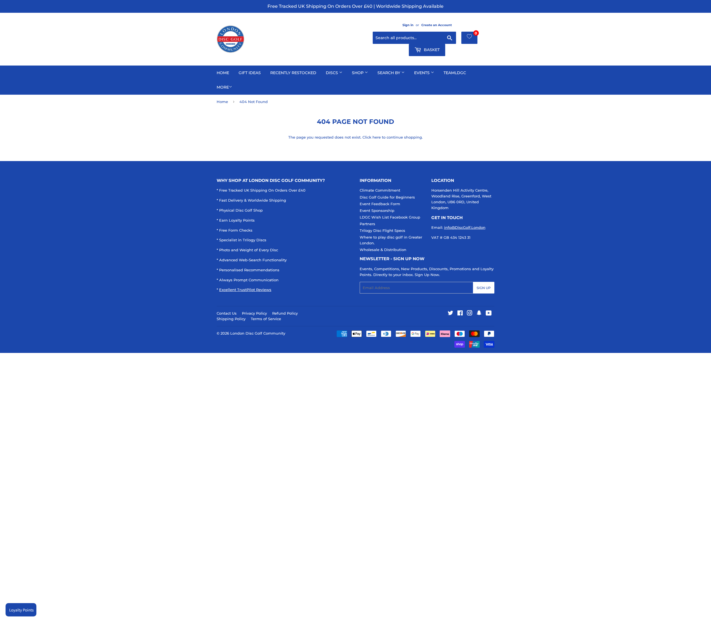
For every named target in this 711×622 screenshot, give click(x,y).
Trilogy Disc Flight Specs (382, 230)
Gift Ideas (250, 72)
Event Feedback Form (380, 204)
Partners (367, 224)
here (376, 137)
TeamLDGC (455, 72)
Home (223, 72)
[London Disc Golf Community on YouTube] (489, 314)
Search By (389, 72)
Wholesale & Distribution (383, 249)
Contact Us (227, 313)
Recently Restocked (293, 72)
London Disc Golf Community (257, 333)
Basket (431, 49)
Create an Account (436, 25)
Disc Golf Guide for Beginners (387, 197)
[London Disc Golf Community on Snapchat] (479, 314)
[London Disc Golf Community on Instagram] (469, 314)
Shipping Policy (231, 319)
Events (422, 72)
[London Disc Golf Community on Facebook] (460, 314)
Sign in (408, 25)
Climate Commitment (380, 190)
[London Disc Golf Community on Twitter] (450, 314)
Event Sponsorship (377, 210)
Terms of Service (266, 319)
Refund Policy (285, 313)
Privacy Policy (254, 313)
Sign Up (484, 288)
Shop (358, 72)
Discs (332, 72)
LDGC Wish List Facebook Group (390, 217)
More (223, 87)
